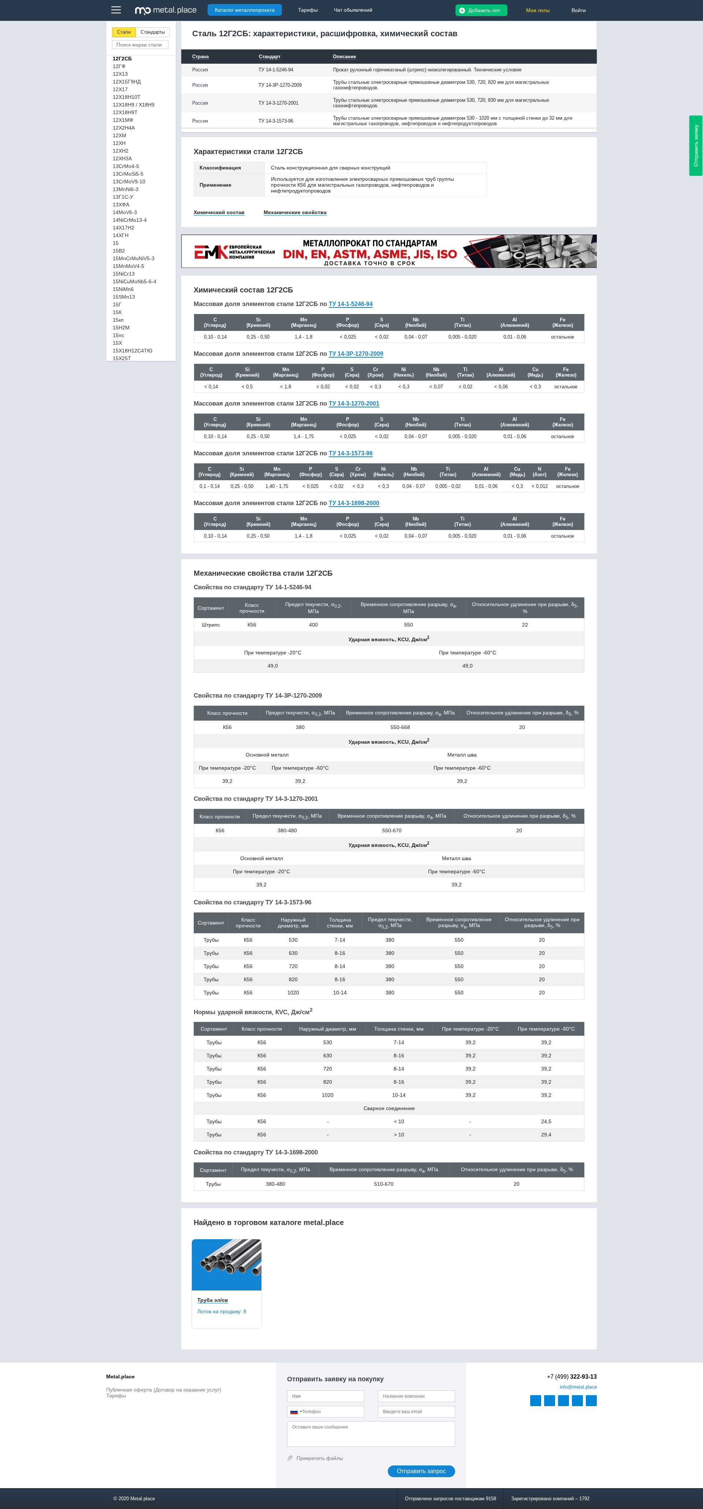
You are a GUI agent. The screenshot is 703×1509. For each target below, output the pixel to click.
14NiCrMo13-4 (130, 220)
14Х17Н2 (123, 228)
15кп (118, 320)
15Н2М (121, 327)
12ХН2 (121, 151)
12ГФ (119, 66)
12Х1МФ (123, 120)
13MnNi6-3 (125, 189)
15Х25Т (122, 358)
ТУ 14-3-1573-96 (351, 453)
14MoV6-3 (125, 212)
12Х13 (120, 74)
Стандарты (153, 32)
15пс (118, 335)
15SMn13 (124, 297)
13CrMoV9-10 (129, 181)
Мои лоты (538, 10)
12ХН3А (122, 158)
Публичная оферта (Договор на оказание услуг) (163, 1390)
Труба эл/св (212, 1300)
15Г (117, 304)
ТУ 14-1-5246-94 (351, 304)
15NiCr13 (124, 274)
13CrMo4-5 (126, 166)
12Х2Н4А (124, 128)
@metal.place (578, 1387)
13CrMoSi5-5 (128, 174)
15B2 (119, 251)
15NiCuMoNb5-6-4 (134, 281)
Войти (579, 10)
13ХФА (121, 205)
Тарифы (116, 1395)
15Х (117, 343)
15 (116, 243)
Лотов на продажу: (221, 1311)
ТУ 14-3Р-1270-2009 (356, 354)
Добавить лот (484, 10)
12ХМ (119, 135)
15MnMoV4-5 (128, 266)
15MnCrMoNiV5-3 (134, 258)
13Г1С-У (123, 197)
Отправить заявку (696, 146)
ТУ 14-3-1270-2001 (354, 403)
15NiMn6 (123, 289)
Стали (124, 32)
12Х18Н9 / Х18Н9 (134, 105)
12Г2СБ (122, 58)
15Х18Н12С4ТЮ (132, 351)
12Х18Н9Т (125, 112)
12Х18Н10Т (127, 97)
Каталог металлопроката (245, 10)
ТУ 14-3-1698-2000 (354, 503)
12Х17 (120, 89)
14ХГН (121, 235)
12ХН (119, 143)
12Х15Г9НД (127, 82)
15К (117, 312)
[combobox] (295, 1411)
